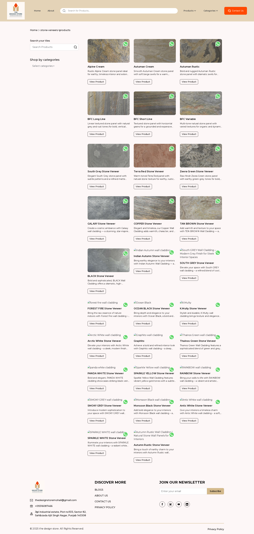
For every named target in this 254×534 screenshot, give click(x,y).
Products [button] (189, 10)
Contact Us (237, 10)
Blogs (99, 489)
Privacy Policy (105, 507)
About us (101, 495)
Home (37, 10)
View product (97, 81)
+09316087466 (43, 506)
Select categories (42, 66)
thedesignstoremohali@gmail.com (56, 500)
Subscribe (215, 491)
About (51, 10)
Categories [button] (209, 10)
